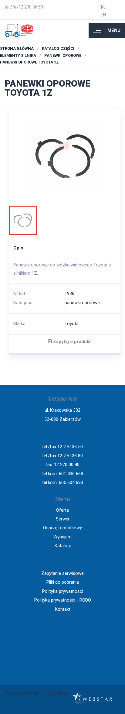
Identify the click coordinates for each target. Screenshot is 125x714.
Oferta (62, 510)
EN (103, 14)
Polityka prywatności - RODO (62, 600)
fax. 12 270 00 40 (62, 464)
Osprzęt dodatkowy (62, 527)
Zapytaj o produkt (71, 341)
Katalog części (58, 48)
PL (103, 7)
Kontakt (62, 609)
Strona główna (17, 48)
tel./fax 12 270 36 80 (62, 455)
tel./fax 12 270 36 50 (62, 446)
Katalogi (63, 545)
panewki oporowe (62, 55)
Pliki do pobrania (62, 582)
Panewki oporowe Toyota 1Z (29, 62)
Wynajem (62, 537)
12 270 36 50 (31, 7)
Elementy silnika (18, 55)
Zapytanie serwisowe (62, 573)
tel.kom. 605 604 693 (62, 482)
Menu (113, 30)
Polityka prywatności (62, 591)
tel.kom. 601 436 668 (62, 473)
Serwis (62, 519)
